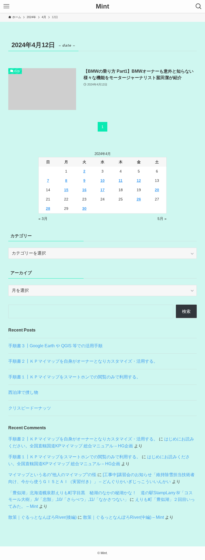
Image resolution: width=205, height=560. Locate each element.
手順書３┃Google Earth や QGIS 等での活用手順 (55, 346)
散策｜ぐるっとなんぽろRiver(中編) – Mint (123, 517)
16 (84, 190)
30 (84, 208)
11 (121, 180)
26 (139, 199)
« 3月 (43, 218)
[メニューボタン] (6, 6)
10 (102, 180)
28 (48, 208)
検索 (186, 311)
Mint (102, 6)
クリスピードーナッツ (29, 408)
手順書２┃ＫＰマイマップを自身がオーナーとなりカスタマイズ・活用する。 (83, 361)
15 (66, 190)
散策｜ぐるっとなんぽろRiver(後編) (42, 517)
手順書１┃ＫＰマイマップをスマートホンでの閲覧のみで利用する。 (74, 377)
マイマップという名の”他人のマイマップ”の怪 (52, 474)
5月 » (162, 218)
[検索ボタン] (198, 6)
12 (139, 180)
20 (157, 190)
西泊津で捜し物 (23, 392)
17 (102, 190)
